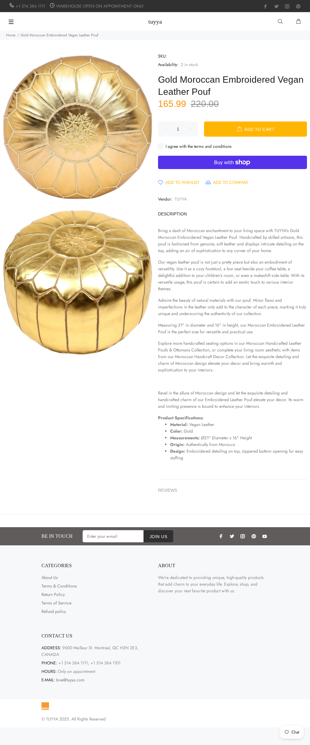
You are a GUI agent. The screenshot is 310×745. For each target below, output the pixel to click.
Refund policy (53, 611)
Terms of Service (56, 603)
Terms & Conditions (59, 586)
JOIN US (158, 536)
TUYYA (181, 199)
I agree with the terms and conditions (199, 146)
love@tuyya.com (70, 680)
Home (10, 35)
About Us (49, 577)
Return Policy (53, 594)
